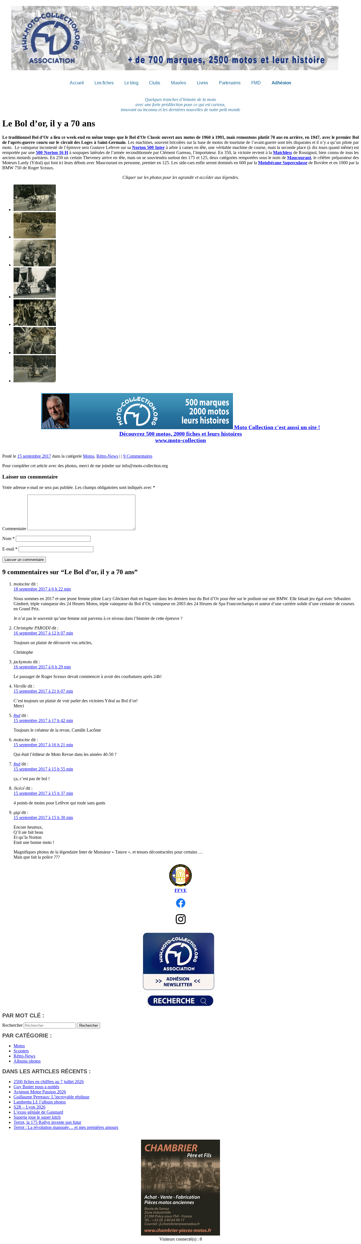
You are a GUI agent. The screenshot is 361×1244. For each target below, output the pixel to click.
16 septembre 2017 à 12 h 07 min (43, 633)
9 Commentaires (137, 456)
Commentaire (14, 528)
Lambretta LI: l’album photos (40, 1102)
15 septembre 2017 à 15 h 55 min (43, 769)
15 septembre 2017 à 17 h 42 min (43, 720)
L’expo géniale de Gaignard (38, 1112)
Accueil (77, 82)
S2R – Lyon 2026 (29, 1107)
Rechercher (12, 1025)
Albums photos (27, 1061)
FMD (256, 82)
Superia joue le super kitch (37, 1117)
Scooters (21, 1050)
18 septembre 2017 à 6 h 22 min (42, 589)
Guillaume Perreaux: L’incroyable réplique (51, 1096)
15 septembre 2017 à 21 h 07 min (43, 691)
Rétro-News (107, 456)
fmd (17, 715)
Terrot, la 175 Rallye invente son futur (47, 1122)
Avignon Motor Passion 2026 (40, 1091)
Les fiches (103, 82)
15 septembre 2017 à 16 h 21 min (43, 744)
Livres (202, 82)
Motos (88, 456)
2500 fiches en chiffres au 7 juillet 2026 (49, 1081)
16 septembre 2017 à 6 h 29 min (42, 666)
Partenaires (230, 82)
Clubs (154, 82)
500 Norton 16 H (52, 152)
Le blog (131, 82)
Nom (8, 538)
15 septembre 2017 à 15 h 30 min (43, 817)
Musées (178, 82)
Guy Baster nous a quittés (36, 1086)
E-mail (9, 549)
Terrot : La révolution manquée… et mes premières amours (66, 1127)
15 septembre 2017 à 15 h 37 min (43, 793)
